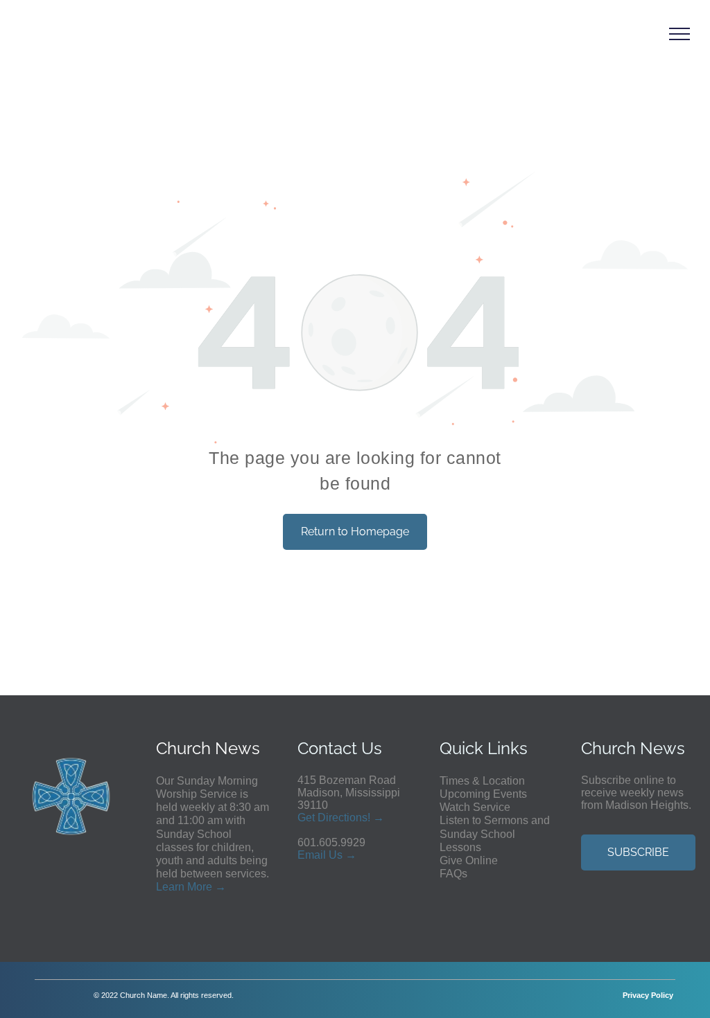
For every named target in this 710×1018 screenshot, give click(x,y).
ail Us (328, 855)
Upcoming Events (483, 794)
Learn (170, 887)
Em (305, 855)
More (199, 887)
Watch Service (475, 807)
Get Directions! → (340, 817)
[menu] (679, 34)
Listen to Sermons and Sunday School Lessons (495, 833)
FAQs (453, 873)
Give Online (469, 860)
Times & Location (482, 781)
